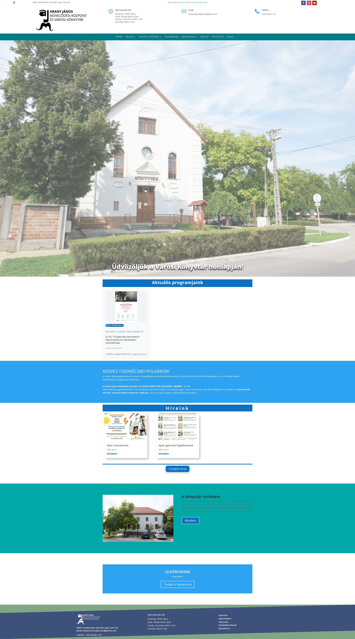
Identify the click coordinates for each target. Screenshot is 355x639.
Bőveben (190, 520)
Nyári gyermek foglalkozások (176, 445)
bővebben (112, 453)
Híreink (119, 37)
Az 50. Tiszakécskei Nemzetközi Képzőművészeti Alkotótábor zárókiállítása (123, 339)
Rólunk (129, 37)
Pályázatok (218, 37)
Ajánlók (205, 37)
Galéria (230, 37)
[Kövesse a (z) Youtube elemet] (314, 3)
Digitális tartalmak (149, 37)
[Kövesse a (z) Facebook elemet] (303, 3)
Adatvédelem (225, 618)
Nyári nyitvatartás (117, 445)
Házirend (223, 615)
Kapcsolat (223, 622)
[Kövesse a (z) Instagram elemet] (309, 3)
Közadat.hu (224, 628)
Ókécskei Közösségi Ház (197, 2)
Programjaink (172, 37)
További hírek (177, 469)
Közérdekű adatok (228, 625)
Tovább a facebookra (177, 584)
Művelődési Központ (176, 2)
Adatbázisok (188, 37)
